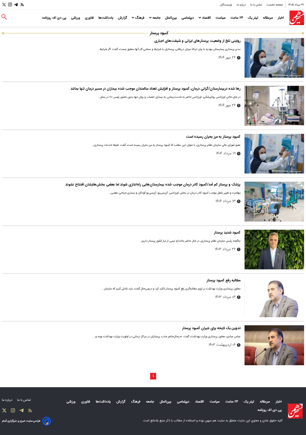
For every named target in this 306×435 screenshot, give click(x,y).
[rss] (22, 4)
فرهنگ (139, 18)
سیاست (221, 18)
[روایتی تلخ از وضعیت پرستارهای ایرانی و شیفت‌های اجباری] (274, 58)
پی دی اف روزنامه (54, 18)
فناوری (90, 18)
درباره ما (241, 4)
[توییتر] (4, 4)
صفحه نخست (275, 4)
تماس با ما (256, 4)
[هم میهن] (297, 18)
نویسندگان (226, 4)
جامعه (156, 18)
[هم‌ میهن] (295, 411)
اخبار (281, 18)
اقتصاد (206, 18)
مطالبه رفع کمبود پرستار (223, 280)
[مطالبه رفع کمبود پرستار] (274, 297)
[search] (4, 17)
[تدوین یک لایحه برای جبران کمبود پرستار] (274, 345)
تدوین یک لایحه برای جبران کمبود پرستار (211, 328)
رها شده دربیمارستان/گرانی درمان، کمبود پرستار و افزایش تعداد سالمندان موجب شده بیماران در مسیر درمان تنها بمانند (155, 89)
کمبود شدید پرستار (227, 233)
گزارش (123, 18)
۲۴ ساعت (237, 18)
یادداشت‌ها (106, 18)
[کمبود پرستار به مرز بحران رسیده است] (274, 154)
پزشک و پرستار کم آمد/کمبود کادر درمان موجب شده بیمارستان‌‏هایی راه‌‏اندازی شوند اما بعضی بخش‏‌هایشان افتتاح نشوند (152, 185)
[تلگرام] (16, 4)
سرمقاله (268, 18)
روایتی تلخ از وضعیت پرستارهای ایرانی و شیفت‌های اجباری (197, 41)
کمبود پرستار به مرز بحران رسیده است (213, 137)
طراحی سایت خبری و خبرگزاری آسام (21, 421)
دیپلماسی (188, 18)
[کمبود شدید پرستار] (274, 249)
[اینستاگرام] (10, 4)
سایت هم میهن (215, 420)
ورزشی (76, 18)
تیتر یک (253, 18)
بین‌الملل (171, 18)
